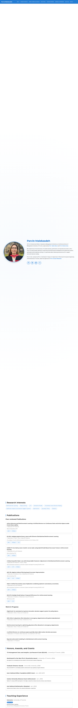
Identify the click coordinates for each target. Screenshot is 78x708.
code (19, 542)
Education (67, 1)
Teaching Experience (50, 1)
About (18, 1)
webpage (14, 530)
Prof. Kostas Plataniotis (56, 258)
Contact (71, 1)
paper (9, 530)
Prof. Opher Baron (53, 245)
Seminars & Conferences (59, 1)
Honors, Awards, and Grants (34, 1)
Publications (43, 1)
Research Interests (24, 1)
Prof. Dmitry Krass (64, 245)
